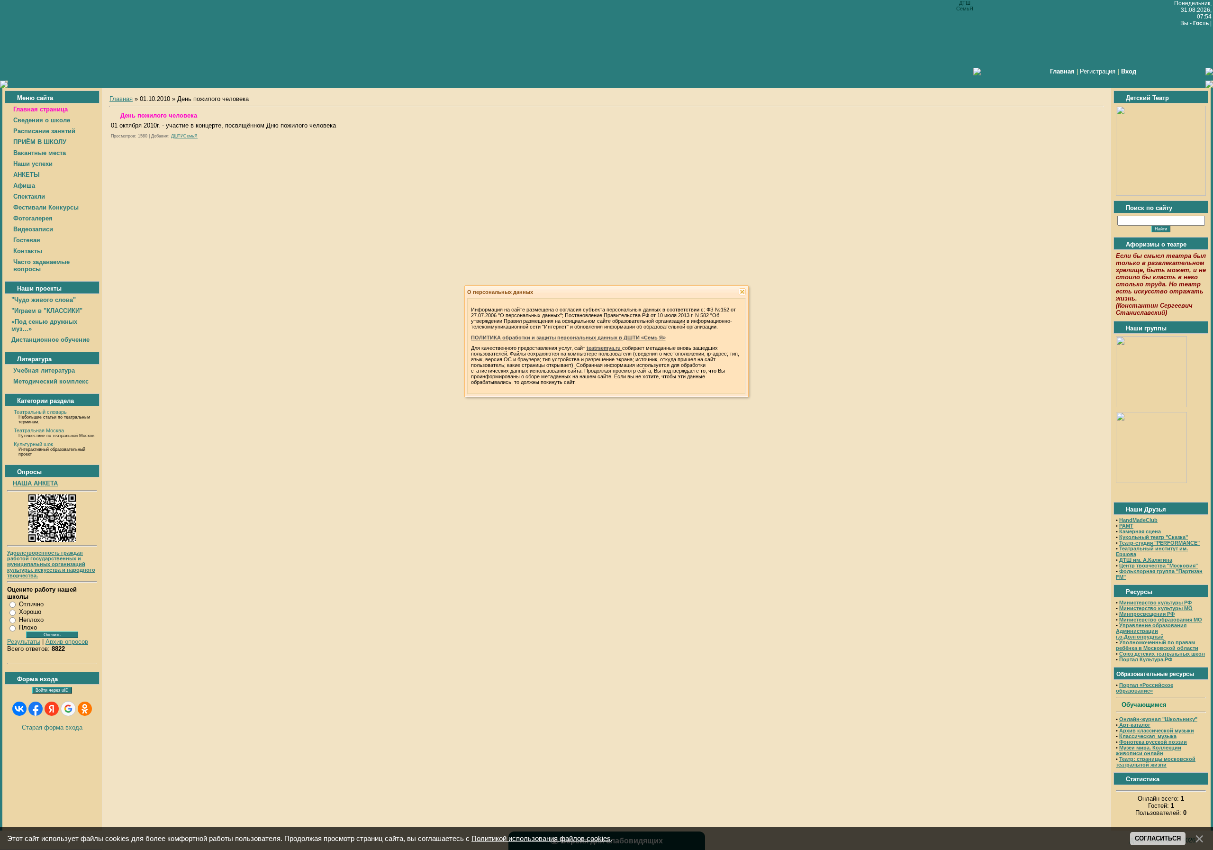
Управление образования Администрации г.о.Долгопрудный (1151, 631)
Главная (121, 98)
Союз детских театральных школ (1162, 654)
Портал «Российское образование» (1144, 688)
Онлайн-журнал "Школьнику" (1158, 719)
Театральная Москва (39, 430)
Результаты (23, 641)
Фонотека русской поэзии (1153, 742)
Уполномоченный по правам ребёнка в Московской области (1157, 645)
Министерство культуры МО (1156, 608)
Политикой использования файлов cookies (541, 838)
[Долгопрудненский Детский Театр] (1161, 193)
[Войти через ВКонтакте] (19, 709)
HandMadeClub (1138, 520)
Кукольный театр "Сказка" (1153, 537)
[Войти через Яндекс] (52, 709)
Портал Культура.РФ (1145, 659)
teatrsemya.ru (604, 348)
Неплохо (31, 619)
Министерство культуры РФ (1155, 602)
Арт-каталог (1134, 725)
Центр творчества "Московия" (1158, 565)
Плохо (28, 627)
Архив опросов (66, 641)
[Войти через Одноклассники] (85, 709)
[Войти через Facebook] (35, 709)
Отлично (31, 604)
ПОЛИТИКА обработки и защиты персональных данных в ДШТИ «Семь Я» (568, 337)
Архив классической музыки (1156, 730)
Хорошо (30, 611)
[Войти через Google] (68, 708)
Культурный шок (33, 444)
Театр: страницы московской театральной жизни (1155, 762)
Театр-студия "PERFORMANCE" (1159, 543)
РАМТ (1126, 526)
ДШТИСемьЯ (184, 136)
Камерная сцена (1140, 531)
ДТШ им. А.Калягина (1145, 560)
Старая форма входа (52, 727)
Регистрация (1097, 71)
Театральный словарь (40, 412)
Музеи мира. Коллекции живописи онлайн (1148, 750)
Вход (1128, 71)
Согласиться (1158, 838)
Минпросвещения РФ (1147, 614)
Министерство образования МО (1160, 619)
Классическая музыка (1148, 736)
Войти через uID (52, 690)
